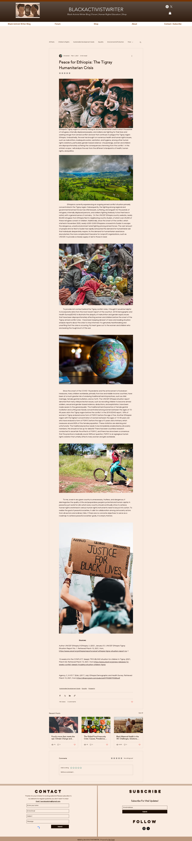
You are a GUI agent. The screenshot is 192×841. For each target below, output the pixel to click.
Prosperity (91, 688)
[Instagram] (144, 828)
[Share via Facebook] (60, 696)
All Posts (51, 42)
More (129, 42)
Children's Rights (63, 42)
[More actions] (132, 56)
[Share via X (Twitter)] (65, 696)
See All (141, 713)
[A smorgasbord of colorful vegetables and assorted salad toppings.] (96, 725)
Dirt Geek (111, 840)
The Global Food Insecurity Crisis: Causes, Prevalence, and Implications (95, 737)
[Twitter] (171, 6)
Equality (100, 42)
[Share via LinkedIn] (70, 696)
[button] (170, 12)
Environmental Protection (115, 42)
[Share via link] (75, 696)
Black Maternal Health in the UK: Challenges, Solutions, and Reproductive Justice (127, 737)
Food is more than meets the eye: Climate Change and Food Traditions (63, 737)
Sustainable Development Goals (83, 42)
